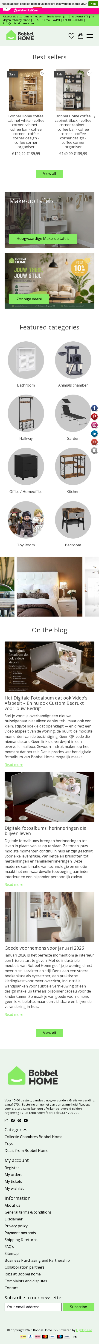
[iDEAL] (23, 1337)
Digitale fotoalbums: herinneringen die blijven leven (45, 830)
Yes (93, 4)
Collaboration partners (24, 1267)
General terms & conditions (28, 1212)
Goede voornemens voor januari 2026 (44, 948)
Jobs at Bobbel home (23, 1274)
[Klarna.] (38, 1337)
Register (12, 1167)
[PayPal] (31, 1337)
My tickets (13, 1181)
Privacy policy (16, 1225)
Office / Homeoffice (25, 491)
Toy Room (26, 545)
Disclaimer (14, 1219)
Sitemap (12, 1253)
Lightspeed (84, 1330)
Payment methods (20, 1232)
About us (12, 1205)
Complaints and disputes (26, 1280)
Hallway (26, 438)
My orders (13, 1174)
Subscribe (78, 1306)
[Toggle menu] (89, 36)
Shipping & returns (21, 1239)
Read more (14, 764)
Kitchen (73, 491)
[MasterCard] (45, 1337)
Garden (73, 438)
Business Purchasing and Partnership (37, 1260)
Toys (9, 1143)
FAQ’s (9, 1246)
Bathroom (26, 385)
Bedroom (73, 545)
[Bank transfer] (67, 1337)
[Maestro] (60, 1337)
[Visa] (52, 1337)
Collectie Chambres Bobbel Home (33, 1136)
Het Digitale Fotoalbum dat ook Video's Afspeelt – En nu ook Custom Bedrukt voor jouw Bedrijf (46, 703)
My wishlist (14, 1188)
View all (49, 173)
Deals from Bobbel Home (26, 1150)
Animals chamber (73, 385)
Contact (11, 1287)
